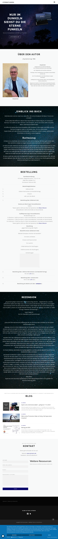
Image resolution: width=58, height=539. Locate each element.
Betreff (4, 469)
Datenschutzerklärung (54, 537)
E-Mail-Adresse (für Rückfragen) (29, 246)
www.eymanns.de (31, 453)
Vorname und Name (29, 236)
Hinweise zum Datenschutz (13, 501)
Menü (54, 2)
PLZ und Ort (29, 243)
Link (30, 273)
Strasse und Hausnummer (29, 240)
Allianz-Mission (43, 208)
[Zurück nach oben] (53, 520)
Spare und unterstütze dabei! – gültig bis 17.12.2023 (36, 405)
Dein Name (5, 460)
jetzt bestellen (14, 36)
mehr (49, 535)
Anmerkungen (29, 253)
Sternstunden (8, 2)
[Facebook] (27, 514)
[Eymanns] (30, 514)
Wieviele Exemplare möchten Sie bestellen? (29, 233)
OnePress (30, 522)
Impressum (5, 501)
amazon (38, 283)
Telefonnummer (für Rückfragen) (30, 249)
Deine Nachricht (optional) (9, 474)
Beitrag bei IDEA (25, 427)
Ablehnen (14, 535)
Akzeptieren (32, 535)
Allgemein (23, 402)
